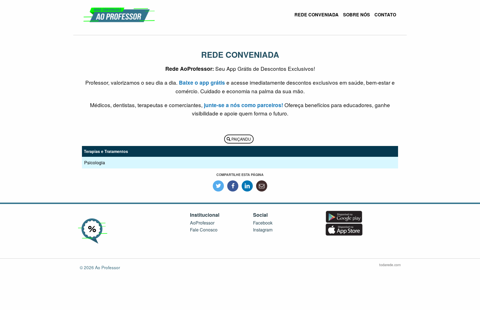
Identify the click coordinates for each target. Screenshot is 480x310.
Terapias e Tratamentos (106, 151)
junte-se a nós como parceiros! (243, 105)
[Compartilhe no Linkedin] (247, 185)
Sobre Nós (356, 14)
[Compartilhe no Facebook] (232, 185)
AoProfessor (202, 223)
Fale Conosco (204, 229)
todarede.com (390, 264)
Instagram (262, 229)
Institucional (204, 214)
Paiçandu (241, 139)
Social (260, 214)
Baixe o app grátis (202, 82)
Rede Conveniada (316, 14)
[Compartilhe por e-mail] (261, 185)
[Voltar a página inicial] (119, 14)
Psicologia (94, 162)
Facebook (262, 223)
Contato (385, 14)
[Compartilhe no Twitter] (218, 185)
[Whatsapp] (465, 290)
